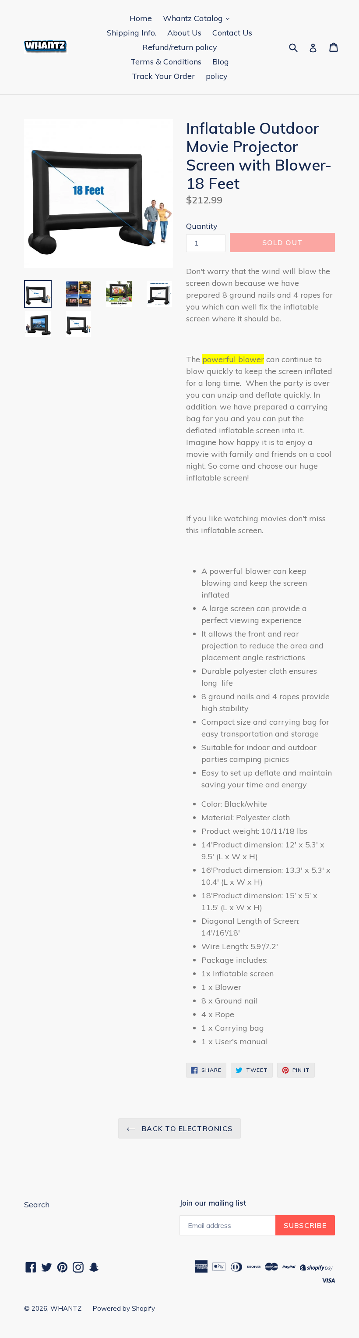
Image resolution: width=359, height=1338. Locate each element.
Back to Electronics (186, 1128)
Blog (220, 62)
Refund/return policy (179, 47)
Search (36, 1204)
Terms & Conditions (165, 62)
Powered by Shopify (123, 1308)
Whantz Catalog (194, 18)
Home (141, 18)
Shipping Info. (131, 33)
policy (217, 76)
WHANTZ (65, 1308)
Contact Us (232, 33)
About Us (184, 33)
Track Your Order (163, 76)
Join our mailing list (213, 1203)
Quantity (202, 226)
